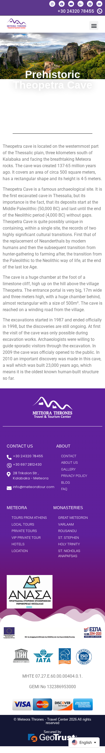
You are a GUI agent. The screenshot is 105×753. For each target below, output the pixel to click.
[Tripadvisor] (99, 4)
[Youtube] (71, 4)
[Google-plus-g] (80, 4)
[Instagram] (52, 4)
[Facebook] (62, 4)
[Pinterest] (90, 4)
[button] (93, 25)
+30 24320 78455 (75, 11)
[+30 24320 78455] (99, 11)
